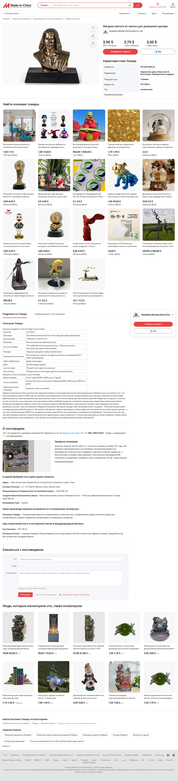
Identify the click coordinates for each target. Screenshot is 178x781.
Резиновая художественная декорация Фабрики (57, 735)
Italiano (94, 760)
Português (84, 760)
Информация (147, 755)
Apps (154, 13)
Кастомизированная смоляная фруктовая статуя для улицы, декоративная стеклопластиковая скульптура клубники (87, 146)
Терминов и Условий (95, 772)
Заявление (15, 755)
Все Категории (12, 13)
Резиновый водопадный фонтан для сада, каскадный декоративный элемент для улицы (18, 648)
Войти (172, 7)
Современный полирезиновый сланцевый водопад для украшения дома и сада (53, 648)
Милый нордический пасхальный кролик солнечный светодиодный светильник (158, 698)
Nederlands (134, 760)
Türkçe (160, 760)
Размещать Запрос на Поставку (74, 594)
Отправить (25, 594)
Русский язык (105, 760)
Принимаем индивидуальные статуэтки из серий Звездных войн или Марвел (19, 294)
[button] (130, 5)
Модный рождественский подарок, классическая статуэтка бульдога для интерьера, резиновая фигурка (123, 195)
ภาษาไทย (151, 760)
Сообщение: (11, 573)
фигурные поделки (141, 735)
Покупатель (124, 13)
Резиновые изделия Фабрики (95, 735)
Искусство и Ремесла (21, 18)
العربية (124, 760)
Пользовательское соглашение (34, 755)
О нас (5, 755)
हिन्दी (142, 760)
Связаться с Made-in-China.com (88, 755)
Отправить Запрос (120, 51)
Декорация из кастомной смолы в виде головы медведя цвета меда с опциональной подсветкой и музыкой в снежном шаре (158, 195)
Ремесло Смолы (73, 18)
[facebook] (168, 755)
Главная (6, 18)
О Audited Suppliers (132, 755)
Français (56, 760)
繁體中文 (38, 760)
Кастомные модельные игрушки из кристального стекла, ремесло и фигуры (52, 294)
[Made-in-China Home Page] (17, 5)
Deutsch (74, 760)
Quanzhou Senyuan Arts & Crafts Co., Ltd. (126, 31)
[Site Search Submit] (137, 5)
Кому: (14, 566)
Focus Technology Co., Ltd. (86, 767)
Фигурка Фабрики (120, 735)
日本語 (46, 760)
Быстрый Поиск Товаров (112, 755)
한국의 (116, 760)
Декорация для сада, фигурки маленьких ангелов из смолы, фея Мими (52, 195)
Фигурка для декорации (15, 741)
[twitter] (174, 755)
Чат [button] (159, 52)
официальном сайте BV (72, 433)
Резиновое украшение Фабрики (18, 735)
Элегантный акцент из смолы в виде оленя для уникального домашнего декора (88, 294)
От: (15, 559)
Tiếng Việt (169, 760)
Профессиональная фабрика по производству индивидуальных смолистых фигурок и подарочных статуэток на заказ (52, 146)
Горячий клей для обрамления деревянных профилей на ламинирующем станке (121, 146)
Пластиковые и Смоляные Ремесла (48, 18)
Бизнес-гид (159, 755)
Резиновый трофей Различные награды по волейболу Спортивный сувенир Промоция (53, 245)
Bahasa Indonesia (89, 762)
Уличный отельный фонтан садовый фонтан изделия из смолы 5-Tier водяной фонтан (88, 648)
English (18, 760)
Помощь (141, 13)
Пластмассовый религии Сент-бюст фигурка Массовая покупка (57, 741)
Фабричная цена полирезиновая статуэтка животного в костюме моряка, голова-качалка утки (17, 245)
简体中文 (28, 760)
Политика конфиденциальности (61, 755)
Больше (6, 746)
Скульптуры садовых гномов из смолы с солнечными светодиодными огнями (51, 698)
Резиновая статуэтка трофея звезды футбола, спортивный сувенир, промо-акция (18, 195)
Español (65, 760)
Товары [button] (44, 5)
